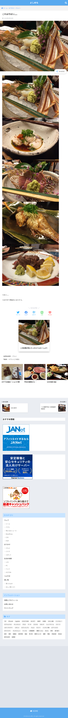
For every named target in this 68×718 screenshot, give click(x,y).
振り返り (57, 630)
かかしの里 (50, 621)
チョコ (32, 627)
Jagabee (17, 621)
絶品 (17, 359)
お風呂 (44, 621)
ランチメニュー (16, 630)
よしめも (34, 2)
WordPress (9, 534)
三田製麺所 (31, 630)
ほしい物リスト (10, 587)
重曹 (44, 634)
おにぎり (33, 621)
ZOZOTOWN (25, 621)
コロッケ (42, 624)
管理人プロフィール (11, 600)
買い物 (6, 580)
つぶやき (7, 576)
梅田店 (14, 634)
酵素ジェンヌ (38, 634)
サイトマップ (8, 608)
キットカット (17, 624)
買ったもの (9, 583)
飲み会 (60, 634)
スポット (8, 555)
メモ (7, 562)
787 (5, 621)
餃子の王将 (7, 637)
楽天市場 (20, 634)
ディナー (38, 627)
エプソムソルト (8, 624)
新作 (5, 634)
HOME (35, 711)
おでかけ (7, 544)
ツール (8, 524)
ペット (8, 569)
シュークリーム (50, 624)
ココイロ (35, 624)
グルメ (14, 356)
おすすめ (8, 572)
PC (7, 565)
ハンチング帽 (46, 627)
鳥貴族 (13, 637)
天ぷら (46, 630)
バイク (8, 551)
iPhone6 (10, 621)
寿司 (52, 630)
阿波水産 (54, 634)
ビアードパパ (54, 627)
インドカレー (59, 621)
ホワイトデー (7, 630)
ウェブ (6, 520)
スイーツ (58, 624)
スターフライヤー (8, 627)
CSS (7, 537)
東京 (10, 634)
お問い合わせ (8, 604)
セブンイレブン (25, 627)
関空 (49, 634)
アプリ (8, 527)
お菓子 (38, 621)
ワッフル (25, 630)
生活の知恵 (8, 558)
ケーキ (29, 624)
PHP (7, 541)
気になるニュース (11, 531)
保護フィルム (40, 630)
